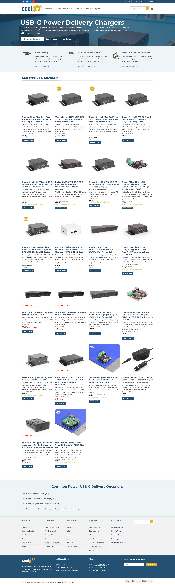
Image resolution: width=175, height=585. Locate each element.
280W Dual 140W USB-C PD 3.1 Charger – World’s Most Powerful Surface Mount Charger (69, 185)
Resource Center (117, 527)
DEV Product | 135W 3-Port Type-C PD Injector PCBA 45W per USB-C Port (69, 445)
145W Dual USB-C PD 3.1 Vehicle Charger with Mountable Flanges (137, 378)
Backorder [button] (28, 208)
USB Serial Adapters (51, 535)
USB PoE (47, 539)
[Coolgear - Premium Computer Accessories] (32, 8)
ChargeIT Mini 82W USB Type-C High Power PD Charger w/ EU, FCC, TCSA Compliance (136, 119)
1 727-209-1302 (100, 570)
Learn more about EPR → (86, 66)
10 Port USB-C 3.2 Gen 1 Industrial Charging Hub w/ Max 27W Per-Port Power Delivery (104, 249)
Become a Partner (117, 535)
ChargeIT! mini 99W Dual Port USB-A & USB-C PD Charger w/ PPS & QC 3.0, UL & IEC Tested (36, 249)
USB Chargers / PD (51, 531)
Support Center (94, 527)
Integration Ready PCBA (53, 542)
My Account (149, 1)
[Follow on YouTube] (33, 1)
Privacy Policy (27, 542)
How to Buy (93, 550)
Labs (68, 531)
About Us (77, 9)
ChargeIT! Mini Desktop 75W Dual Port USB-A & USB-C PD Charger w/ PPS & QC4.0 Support (70, 249)
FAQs (91, 535)
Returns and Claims (96, 546)
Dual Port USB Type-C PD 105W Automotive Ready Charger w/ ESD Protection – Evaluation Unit (37, 445)
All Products (48, 546)
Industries (66, 9)
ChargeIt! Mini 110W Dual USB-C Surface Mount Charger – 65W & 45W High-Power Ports (37, 184)
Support (97, 9)
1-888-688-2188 (139, 1)
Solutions (58, 9)
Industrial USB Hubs (51, 527)
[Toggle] (24, 494)
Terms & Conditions (59, 582)
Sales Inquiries (94, 531)
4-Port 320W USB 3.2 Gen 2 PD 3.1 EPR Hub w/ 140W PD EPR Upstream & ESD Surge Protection (69, 381)
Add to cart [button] (28, 140)
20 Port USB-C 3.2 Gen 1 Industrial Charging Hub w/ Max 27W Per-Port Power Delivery (104, 314)
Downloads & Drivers (96, 539)
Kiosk (69, 527)
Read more (28, 331)
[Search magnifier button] (147, 8)
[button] (152, 8)
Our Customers (27, 535)
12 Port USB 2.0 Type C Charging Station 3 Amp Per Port (37, 313)
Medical (69, 539)
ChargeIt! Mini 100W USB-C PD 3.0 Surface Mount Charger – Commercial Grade (69, 119)
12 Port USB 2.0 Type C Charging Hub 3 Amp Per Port (70, 313)
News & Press (116, 531)
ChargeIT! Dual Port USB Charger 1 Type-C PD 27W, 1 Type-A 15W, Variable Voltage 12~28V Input (135, 250)
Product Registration (96, 542)
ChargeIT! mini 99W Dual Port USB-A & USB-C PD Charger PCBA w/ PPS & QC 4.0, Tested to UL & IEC (137, 316)
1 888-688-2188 (103, 565)
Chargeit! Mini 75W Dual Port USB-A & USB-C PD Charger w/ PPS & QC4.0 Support (36, 119)
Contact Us (87, 9)
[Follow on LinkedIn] (30, 1)
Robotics (70, 542)
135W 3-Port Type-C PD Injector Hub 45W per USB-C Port (37, 378)
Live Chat (127, 1)
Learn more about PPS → (130, 66)
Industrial (70, 535)
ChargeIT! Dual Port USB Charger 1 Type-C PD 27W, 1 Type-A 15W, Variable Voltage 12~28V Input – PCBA (135, 185)
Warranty (114, 539)
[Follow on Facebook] (23, 1)
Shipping (25, 546)
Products (48, 9)
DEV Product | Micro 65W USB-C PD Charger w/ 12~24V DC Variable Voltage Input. (104, 379)
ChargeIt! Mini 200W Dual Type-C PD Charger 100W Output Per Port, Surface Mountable (104, 119)
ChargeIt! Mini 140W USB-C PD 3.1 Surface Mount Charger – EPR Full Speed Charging (104, 184)
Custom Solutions (73, 546)
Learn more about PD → (42, 66)
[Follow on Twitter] (27, 1)
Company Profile (28, 531)
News (24, 539)
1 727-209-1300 (101, 567)
